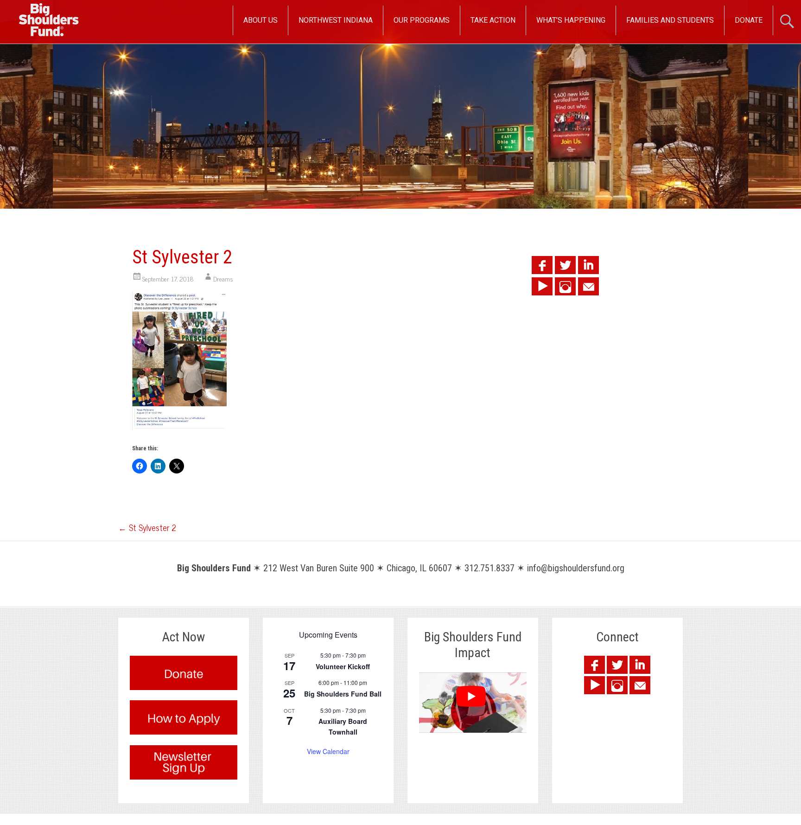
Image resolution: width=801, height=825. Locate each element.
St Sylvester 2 (147, 527)
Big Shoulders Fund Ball (342, 693)
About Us (260, 20)
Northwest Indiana (336, 20)
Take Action (492, 20)
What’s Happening (570, 20)
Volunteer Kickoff (343, 666)
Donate (749, 20)
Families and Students (670, 20)
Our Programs (422, 20)
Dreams (223, 278)
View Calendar (328, 751)
